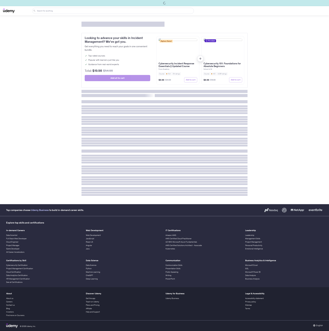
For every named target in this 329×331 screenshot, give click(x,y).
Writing (168, 275)
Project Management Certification (19, 268)
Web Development (93, 235)
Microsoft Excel (251, 265)
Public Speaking (172, 272)
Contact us (10, 305)
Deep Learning (92, 279)
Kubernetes (170, 249)
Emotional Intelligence (254, 249)
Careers (9, 302)
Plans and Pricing (92, 305)
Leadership (249, 235)
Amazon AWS (171, 235)
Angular (89, 245)
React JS (89, 242)
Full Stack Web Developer (16, 238)
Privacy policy (250, 302)
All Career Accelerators (15, 252)
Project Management (253, 242)
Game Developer (13, 249)
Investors (10, 312)
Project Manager (12, 245)
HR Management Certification (18, 279)
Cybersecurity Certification (17, 265)
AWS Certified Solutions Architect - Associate (184, 245)
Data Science (91, 265)
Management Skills (252, 238)
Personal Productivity (253, 245)
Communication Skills (174, 265)
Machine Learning (93, 272)
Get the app (90, 298)
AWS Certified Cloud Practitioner (179, 238)
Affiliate (89, 308)
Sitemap (248, 305)
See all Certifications (14, 282)
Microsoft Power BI (253, 272)
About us (9, 298)
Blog (8, 308)
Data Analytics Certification (17, 275)
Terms (247, 308)
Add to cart (190, 80)
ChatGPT (89, 275)
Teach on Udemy (92, 302)
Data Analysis (250, 275)
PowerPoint (170, 279)
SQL (247, 268)
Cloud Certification (13, 272)
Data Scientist (11, 235)
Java (87, 249)
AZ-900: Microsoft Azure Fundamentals (181, 242)
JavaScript (90, 238)
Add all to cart (117, 78)
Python (89, 268)
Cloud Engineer (12, 242)
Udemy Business (40, 210)
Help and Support (93, 312)
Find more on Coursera (15, 315)
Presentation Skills (173, 268)
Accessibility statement (254, 298)
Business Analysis (252, 279)
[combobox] (113, 11)
